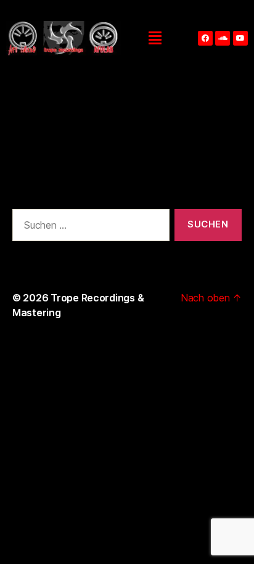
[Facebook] (205, 38)
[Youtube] (240, 38)
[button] (155, 38)
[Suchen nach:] (88, 227)
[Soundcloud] (222, 38)
